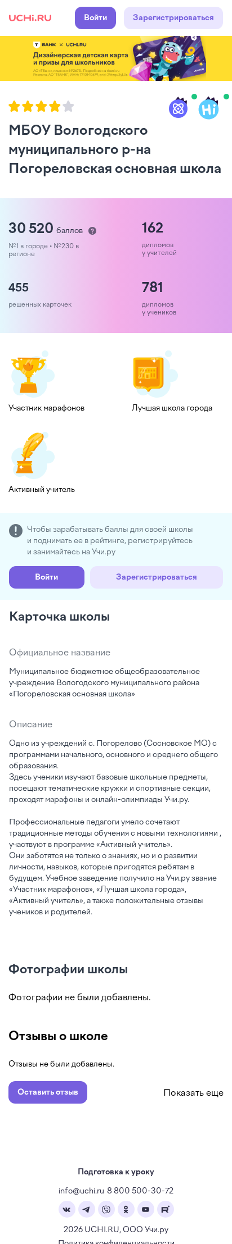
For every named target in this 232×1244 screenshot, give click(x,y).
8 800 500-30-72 (140, 1191)
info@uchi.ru (81, 1191)
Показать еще (193, 1092)
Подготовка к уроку (116, 1172)
